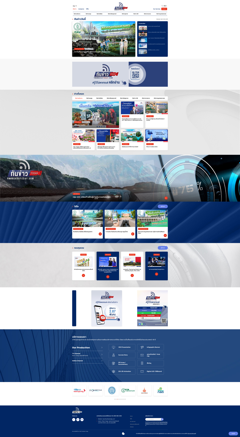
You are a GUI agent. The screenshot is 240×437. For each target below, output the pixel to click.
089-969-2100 (118, 416)
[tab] (78, 98)
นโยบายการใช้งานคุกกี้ (192, 433)
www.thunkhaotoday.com (108, 419)
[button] (114, 55)
